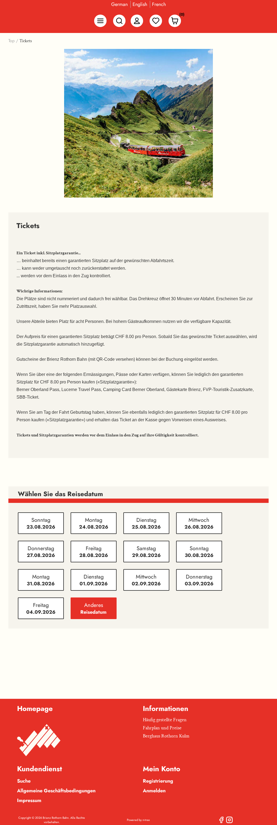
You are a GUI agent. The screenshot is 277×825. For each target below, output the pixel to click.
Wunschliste (156, 21)
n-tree (146, 820)
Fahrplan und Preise (162, 728)
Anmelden (154, 790)
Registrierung (158, 780)
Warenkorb (180, 15)
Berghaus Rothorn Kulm (166, 736)
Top (11, 41)
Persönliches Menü (137, 21)
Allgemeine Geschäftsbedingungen (56, 790)
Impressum (29, 800)
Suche (24, 780)
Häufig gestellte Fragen (165, 720)
